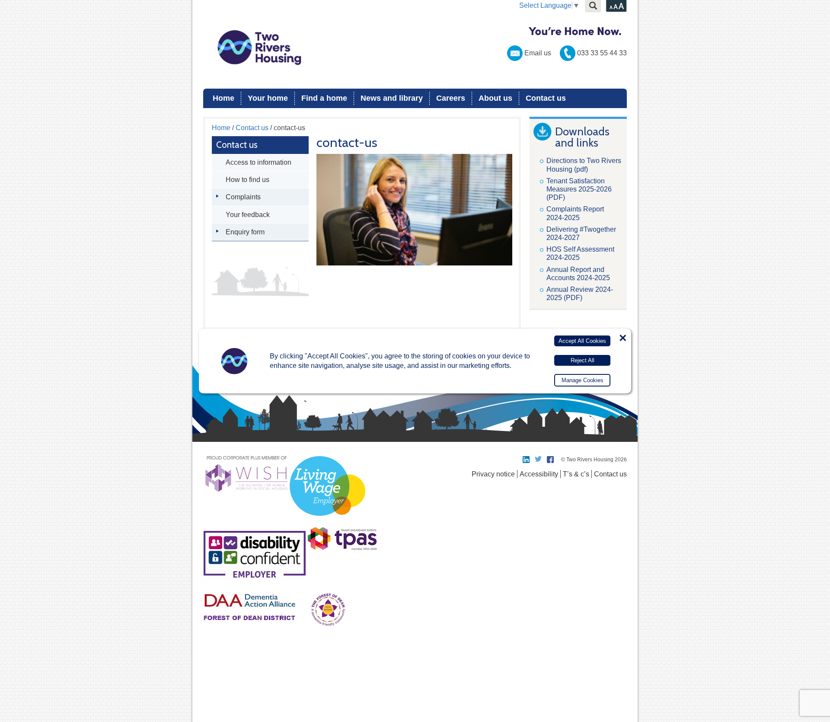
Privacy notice (493, 474)
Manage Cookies (582, 380)
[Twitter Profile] (539, 459)
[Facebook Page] (551, 459)
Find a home (324, 98)
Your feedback (248, 214)
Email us (537, 53)
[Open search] (593, 6)
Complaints (243, 197)
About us (495, 98)
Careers (450, 98)
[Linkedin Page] (526, 459)
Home (223, 98)
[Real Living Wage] (327, 520)
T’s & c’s (576, 474)
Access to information (258, 162)
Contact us (546, 98)
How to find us (247, 179)
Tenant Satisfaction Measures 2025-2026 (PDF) (579, 189)
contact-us (346, 142)
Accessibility (539, 474)
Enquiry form (245, 232)
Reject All (582, 360)
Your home (268, 98)
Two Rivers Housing (415, 47)
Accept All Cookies (582, 341)
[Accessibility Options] (616, 6)
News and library (392, 98)
